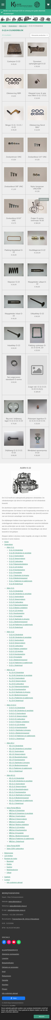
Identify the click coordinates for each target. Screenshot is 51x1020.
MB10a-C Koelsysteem (17, 816)
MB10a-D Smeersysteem (18, 819)
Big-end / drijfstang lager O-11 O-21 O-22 (14, 420)
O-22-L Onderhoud (15, 665)
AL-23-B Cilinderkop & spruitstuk (20, 675)
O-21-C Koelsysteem (16, 597)
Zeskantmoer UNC (13, 157)
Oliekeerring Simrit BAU (37, 126)
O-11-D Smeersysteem (17, 558)
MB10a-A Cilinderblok (17, 810)
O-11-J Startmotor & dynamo (19, 575)
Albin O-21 (10, 588)
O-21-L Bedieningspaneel (18, 622)
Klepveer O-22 (14, 282)
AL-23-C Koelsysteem (17, 678)
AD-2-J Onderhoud (15, 771)
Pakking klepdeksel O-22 (14, 251)
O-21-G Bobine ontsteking (18, 608)
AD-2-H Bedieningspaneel (18, 765)
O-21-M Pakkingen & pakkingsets (21, 625)
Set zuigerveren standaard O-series (14, 378)
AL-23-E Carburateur (16, 684)
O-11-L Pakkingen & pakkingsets (20, 581)
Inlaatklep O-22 (13, 345)
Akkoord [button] (41, 1016)
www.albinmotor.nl (14, 901)
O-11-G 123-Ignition (16, 567)
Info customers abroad (14, 882)
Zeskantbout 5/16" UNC (13, 219)
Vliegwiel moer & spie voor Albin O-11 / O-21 (37, 94)
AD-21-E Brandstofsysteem (18, 789)
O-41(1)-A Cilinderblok (17, 708)
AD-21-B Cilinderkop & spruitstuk (20, 781)
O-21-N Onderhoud (16, 627)
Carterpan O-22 (13, 61)
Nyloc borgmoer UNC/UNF (37, 187)
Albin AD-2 (10, 743)
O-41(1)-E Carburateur (17, 719)
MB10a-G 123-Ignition (17, 827)
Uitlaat (9, 873)
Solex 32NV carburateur (15, 849)
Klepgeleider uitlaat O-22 (37, 283)
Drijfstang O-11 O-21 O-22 (13, 451)
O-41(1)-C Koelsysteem (17, 713)
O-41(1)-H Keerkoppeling (18, 727)
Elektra (9, 864)
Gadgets (7, 877)
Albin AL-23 (11, 670)
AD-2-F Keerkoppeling (17, 760)
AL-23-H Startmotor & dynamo (19, 692)
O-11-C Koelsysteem (16, 556)
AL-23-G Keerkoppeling (17, 689)
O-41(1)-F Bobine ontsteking (19, 722)
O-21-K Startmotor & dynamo (19, 619)
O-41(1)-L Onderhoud (16, 739)
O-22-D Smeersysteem (17, 643)
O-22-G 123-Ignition (16, 651)
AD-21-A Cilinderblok (16, 778)
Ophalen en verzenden (10, 967)
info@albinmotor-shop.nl (16, 910)
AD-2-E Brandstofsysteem (18, 757)
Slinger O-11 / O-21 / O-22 (13, 126)
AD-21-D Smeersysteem (17, 786)
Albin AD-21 (11, 775)
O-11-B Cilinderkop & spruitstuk (20, 553)
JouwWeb (12, 1005)
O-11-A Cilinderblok (16, 550)
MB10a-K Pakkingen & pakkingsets (21, 839)
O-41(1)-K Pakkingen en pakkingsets (22, 736)
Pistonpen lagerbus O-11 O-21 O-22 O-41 (37, 420)
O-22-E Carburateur (16, 646)
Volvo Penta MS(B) (13, 846)
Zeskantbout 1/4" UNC (37, 157)
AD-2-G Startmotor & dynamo (19, 763)
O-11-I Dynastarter (15, 572)
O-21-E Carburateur (16, 602)
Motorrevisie (8, 853)
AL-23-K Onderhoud (16, 701)
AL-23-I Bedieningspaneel (18, 695)
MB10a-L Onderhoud (16, 841)
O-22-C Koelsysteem (16, 640)
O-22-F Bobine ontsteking (18, 649)
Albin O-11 (10, 547)
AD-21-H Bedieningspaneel (19, 798)
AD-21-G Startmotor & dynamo (20, 795)
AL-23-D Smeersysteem (17, 681)
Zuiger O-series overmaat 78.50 (37, 219)
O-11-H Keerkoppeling (17, 570)
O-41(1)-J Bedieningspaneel (19, 733)
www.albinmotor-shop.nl (18, 906)
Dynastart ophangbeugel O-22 (37, 62)
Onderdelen (12, 26)
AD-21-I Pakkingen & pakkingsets (21, 800)
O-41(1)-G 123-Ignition (17, 725)
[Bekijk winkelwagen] (48, 4)
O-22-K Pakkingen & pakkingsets (20, 663)
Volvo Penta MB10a (14, 808)
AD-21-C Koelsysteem (17, 784)
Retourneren (6, 976)
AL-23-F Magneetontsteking (19, 686)
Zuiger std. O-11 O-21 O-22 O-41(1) (37, 388)
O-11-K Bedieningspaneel (18, 578)
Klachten (5, 985)
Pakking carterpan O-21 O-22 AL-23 (37, 346)
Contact (7, 880)
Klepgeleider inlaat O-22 (14, 315)
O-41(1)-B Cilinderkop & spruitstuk (21, 711)
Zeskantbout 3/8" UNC (13, 186)
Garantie (5, 980)
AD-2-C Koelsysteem (16, 751)
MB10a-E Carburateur (17, 822)
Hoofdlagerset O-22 (37, 250)
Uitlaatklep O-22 (37, 314)
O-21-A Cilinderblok (16, 591)
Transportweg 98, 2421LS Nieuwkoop (25, 919)
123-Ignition (8, 856)
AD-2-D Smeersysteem (17, 754)
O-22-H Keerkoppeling (17, 654)
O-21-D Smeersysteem (17, 599)
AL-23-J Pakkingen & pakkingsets (21, 698)
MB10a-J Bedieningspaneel (19, 836)
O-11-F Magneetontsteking (18, 564)
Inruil (3, 971)
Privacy (4, 989)
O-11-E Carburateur (16, 561)
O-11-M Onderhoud (16, 584)
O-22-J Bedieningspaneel (18, 660)
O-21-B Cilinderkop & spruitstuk (20, 594)
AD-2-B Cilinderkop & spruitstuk (20, 749)
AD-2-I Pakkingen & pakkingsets (20, 768)
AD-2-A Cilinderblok (16, 746)
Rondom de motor (10, 859)
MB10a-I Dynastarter (16, 833)
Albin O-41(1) (11, 705)
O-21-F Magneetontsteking (18, 605)
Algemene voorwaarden (10, 954)
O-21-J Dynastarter (15, 616)
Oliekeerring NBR (14, 93)
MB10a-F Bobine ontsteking (19, 825)
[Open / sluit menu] (3, 4)
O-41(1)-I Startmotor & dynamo (20, 730)
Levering (5, 958)
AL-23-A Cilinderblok (16, 672)
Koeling (9, 867)
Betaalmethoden (8, 963)
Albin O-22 (23, 26)
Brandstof (10, 861)
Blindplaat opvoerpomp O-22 (37, 451)
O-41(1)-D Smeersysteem (18, 716)
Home (4, 26)
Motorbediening (12, 870)
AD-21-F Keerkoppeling (17, 792)
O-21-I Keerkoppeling (16, 613)
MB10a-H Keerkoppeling (18, 830)
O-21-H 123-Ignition (16, 611)
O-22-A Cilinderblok (36, 26)
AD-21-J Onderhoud (16, 803)
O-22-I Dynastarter (15, 657)
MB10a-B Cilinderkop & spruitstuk (21, 813)
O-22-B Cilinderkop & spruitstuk (20, 637)
